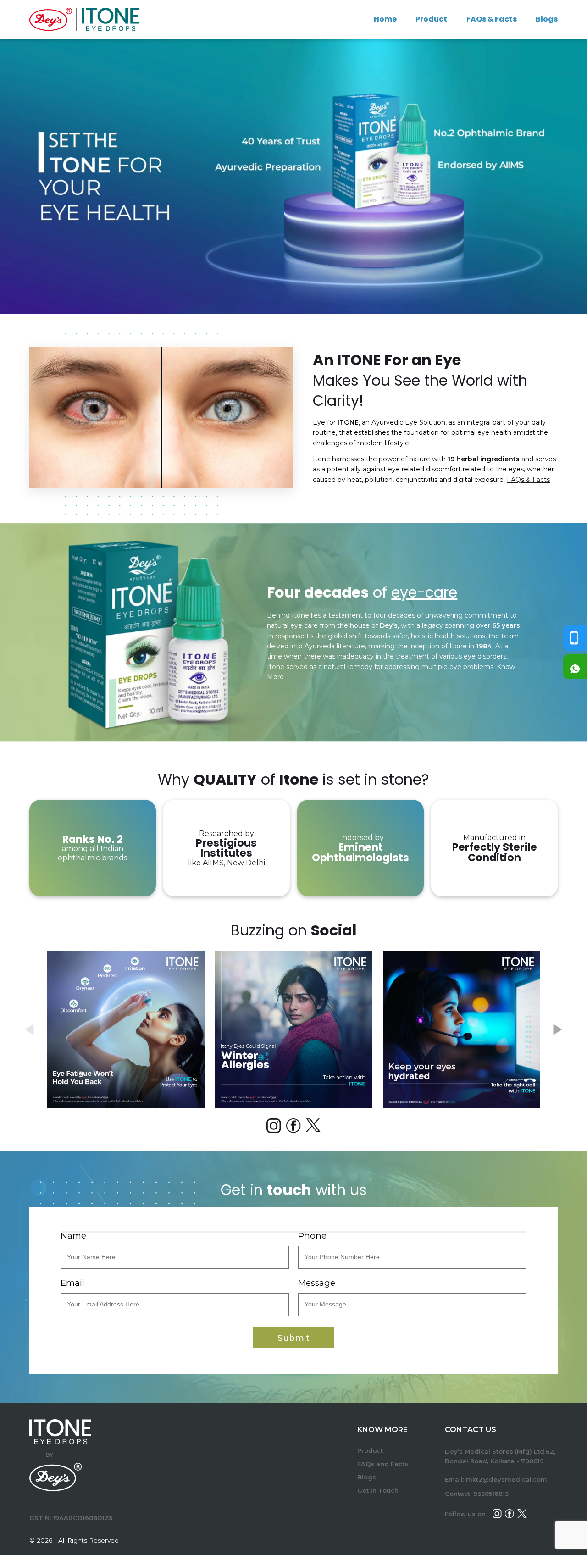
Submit (293, 1338)
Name (73, 1236)
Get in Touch (378, 1490)
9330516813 (491, 1493)
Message (316, 1283)
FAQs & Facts (491, 19)
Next (557, 1029)
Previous (29, 1029)
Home (385, 19)
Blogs (547, 19)
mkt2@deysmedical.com (506, 1479)
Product (431, 19)
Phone (312, 1236)
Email (72, 1283)
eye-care (424, 592)
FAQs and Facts (382, 1463)
